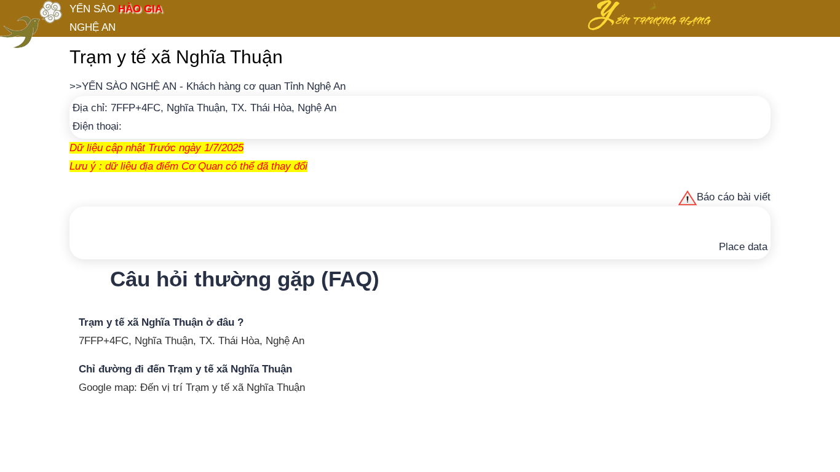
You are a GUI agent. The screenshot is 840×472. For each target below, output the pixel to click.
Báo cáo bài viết (734, 197)
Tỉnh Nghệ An (315, 86)
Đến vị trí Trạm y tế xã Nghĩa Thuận (222, 387)
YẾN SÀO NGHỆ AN (129, 86)
